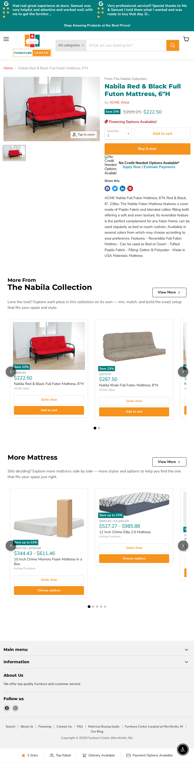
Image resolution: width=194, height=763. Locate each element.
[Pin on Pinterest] (130, 188)
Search (10, 726)
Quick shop (49, 399)
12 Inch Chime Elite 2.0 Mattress (125, 532)
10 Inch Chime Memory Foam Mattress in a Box (48, 561)
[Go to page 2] (99, 428)
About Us (26, 726)
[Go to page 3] (97, 607)
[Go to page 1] (95, 428)
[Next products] (183, 371)
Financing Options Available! (132, 121)
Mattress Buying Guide (103, 726)
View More (167, 292)
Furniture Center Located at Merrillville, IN (154, 726)
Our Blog (97, 731)
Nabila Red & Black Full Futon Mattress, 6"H (49, 383)
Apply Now (132, 167)
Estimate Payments (159, 167)
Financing (44, 726)
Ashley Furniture (24, 568)
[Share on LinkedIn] (122, 188)
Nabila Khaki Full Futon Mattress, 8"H (128, 385)
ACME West (119, 102)
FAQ (80, 726)
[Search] (172, 45)
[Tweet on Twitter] (115, 188)
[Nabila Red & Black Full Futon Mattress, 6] (14, 153)
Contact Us (64, 726)
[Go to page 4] (101, 607)
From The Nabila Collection (126, 79)
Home (8, 68)
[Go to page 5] (105, 607)
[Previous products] (11, 371)
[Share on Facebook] (107, 188)
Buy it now (147, 148)
